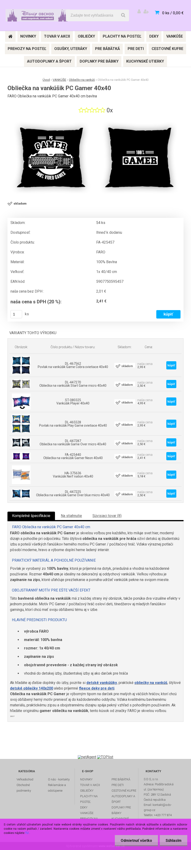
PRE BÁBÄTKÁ (121, 779)
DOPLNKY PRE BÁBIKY (121, 810)
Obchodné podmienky (24, 787)
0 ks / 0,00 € (173, 13)
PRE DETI (118, 785)
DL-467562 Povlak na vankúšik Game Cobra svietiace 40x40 (73, 365)
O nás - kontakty (59, 779)
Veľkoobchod (25, 779)
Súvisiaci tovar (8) (107, 516)
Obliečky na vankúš (82, 79)
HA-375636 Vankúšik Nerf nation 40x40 (73, 474)
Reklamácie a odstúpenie (57, 787)
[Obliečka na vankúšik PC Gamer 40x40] (95, 158)
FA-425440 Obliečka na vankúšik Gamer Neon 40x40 (73, 456)
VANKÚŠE (59, 79)
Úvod (46, 79)
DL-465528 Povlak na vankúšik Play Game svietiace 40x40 (73, 423)
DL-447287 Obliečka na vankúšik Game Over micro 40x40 (73, 442)
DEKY (83, 807)
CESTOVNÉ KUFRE (124, 790)
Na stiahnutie (71, 516)
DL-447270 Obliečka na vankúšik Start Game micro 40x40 (72, 383)
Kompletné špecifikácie (31, 516)
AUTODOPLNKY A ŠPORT (123, 799)
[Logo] (38, 15)
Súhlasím (173, 840)
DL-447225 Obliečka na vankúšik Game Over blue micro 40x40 (73, 493)
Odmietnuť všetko (136, 840)
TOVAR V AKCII (90, 785)
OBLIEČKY (86, 790)
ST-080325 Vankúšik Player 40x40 (72, 401)
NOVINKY (86, 779)
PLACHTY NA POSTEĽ (89, 799)
